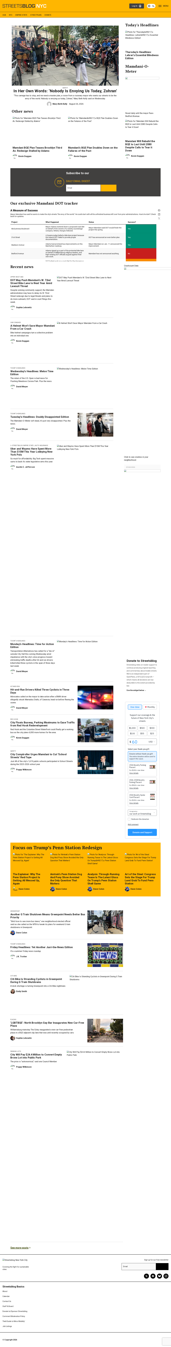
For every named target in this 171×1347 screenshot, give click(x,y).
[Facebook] (152, 1276)
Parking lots (15, 1051)
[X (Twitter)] (146, 1276)
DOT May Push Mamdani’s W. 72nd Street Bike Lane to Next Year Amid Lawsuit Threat (31, 283)
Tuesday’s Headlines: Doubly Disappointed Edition (39, 416)
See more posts (19, 1247)
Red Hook (14, 719)
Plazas (13, 1019)
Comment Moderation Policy (14, 1316)
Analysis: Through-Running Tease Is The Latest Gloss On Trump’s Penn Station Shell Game (103, 879)
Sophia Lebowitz (24, 307)
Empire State (21, 15)
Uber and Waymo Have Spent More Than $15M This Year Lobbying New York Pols (31, 451)
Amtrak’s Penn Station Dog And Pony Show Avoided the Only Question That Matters (66, 879)
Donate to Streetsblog (142, 661)
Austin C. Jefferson (25, 467)
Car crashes (15, 322)
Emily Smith (21, 991)
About (5, 1291)
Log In (134, 6)
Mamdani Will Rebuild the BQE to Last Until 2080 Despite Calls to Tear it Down (140, 146)
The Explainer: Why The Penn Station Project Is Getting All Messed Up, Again (26, 879)
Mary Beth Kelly (60, 104)
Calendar (6, 1296)
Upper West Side (17, 277)
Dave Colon (24, 889)
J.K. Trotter (21, 956)
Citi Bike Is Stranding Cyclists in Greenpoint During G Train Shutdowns (36, 981)
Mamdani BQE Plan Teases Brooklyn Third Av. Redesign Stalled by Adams (37, 149)
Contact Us (7, 1301)
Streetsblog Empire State (23, 445)
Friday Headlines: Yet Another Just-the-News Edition (41, 947)
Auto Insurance (41, 445)
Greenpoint (15, 911)
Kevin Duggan (24, 156)
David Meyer (22, 386)
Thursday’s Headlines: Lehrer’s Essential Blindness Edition (142, 55)
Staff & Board (8, 1306)
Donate (48, 15)
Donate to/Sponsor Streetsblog (15, 1311)
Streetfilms (36, 15)
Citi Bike (13, 976)
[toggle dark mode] (151, 6)
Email (70, 188)
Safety (65, 88)
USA (4, 15)
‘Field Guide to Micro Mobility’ (14, 1321)
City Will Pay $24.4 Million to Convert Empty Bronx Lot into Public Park (36, 1056)
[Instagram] (165, 1276)
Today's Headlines (17, 368)
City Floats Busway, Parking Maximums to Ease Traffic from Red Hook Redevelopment (42, 724)
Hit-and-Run (15, 686)
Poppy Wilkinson (24, 769)
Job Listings (7, 1326)
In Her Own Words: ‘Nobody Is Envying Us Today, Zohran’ (65, 91)
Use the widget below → (136, 690)
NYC (10, 15)
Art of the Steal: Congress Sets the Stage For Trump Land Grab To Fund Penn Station (140, 879)
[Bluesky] (159, 1276)
